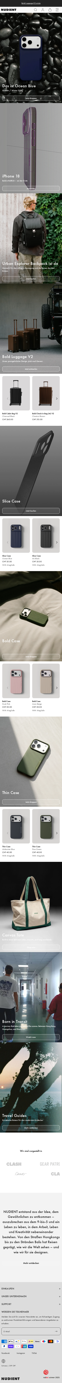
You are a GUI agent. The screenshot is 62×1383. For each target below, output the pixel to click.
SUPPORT (6, 1304)
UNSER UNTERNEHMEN (14, 1296)
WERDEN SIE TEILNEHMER (15, 1311)
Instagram (21, 1353)
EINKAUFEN (8, 1288)
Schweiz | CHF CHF (9, 1366)
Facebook (6, 1353)
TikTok (34, 1353)
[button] (35, 10)
